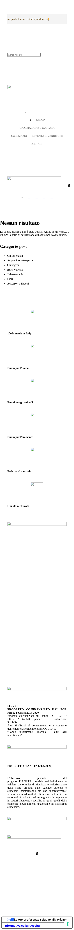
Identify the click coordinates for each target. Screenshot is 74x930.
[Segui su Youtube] (17, 873)
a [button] (25, 111)
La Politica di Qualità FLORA (32, 665)
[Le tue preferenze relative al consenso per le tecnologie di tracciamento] (67, 923)
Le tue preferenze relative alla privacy (40, 919)
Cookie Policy (23, 659)
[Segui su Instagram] (17, 862)
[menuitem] (33, 111)
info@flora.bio (15, 621)
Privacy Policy (23, 655)
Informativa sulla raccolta (22, 925)
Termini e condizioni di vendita (32, 662)
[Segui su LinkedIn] (10, 873)
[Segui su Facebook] (10, 862)
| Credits (37, 896)
